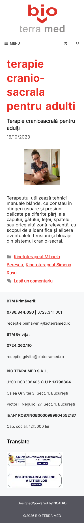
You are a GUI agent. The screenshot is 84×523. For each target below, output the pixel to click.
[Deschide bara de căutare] (78, 43)
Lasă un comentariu (33, 281)
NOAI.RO (60, 503)
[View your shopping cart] (65, 43)
